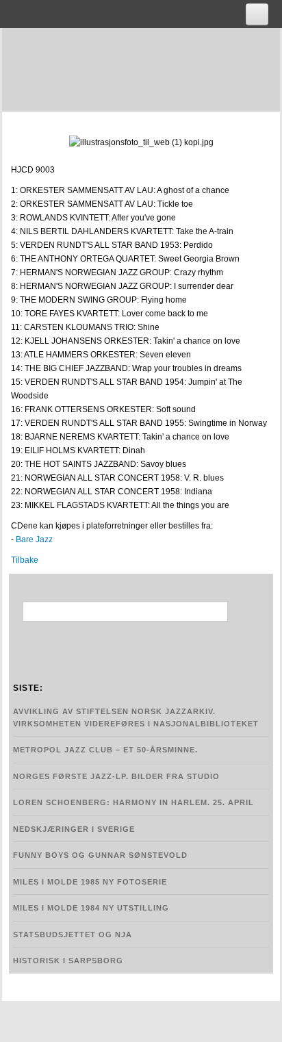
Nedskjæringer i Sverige (74, 829)
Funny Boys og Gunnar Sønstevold (100, 855)
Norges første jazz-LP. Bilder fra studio (116, 776)
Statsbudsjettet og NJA (72, 934)
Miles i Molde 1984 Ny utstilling (91, 908)
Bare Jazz (34, 539)
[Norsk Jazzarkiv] (148, 67)
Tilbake (24, 560)
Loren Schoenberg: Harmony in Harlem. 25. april (133, 802)
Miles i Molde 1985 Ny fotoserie (90, 882)
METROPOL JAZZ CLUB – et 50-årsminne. (105, 750)
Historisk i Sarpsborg (68, 960)
